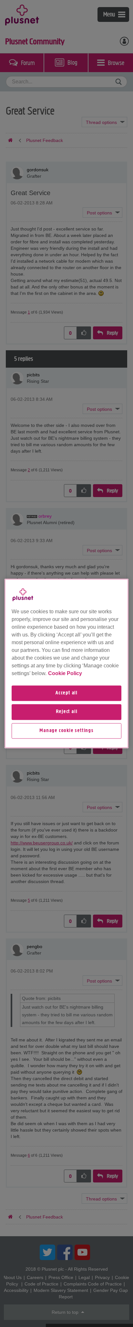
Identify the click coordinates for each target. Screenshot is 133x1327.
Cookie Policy (65, 673)
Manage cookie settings (66, 730)
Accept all (66, 693)
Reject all (66, 712)
